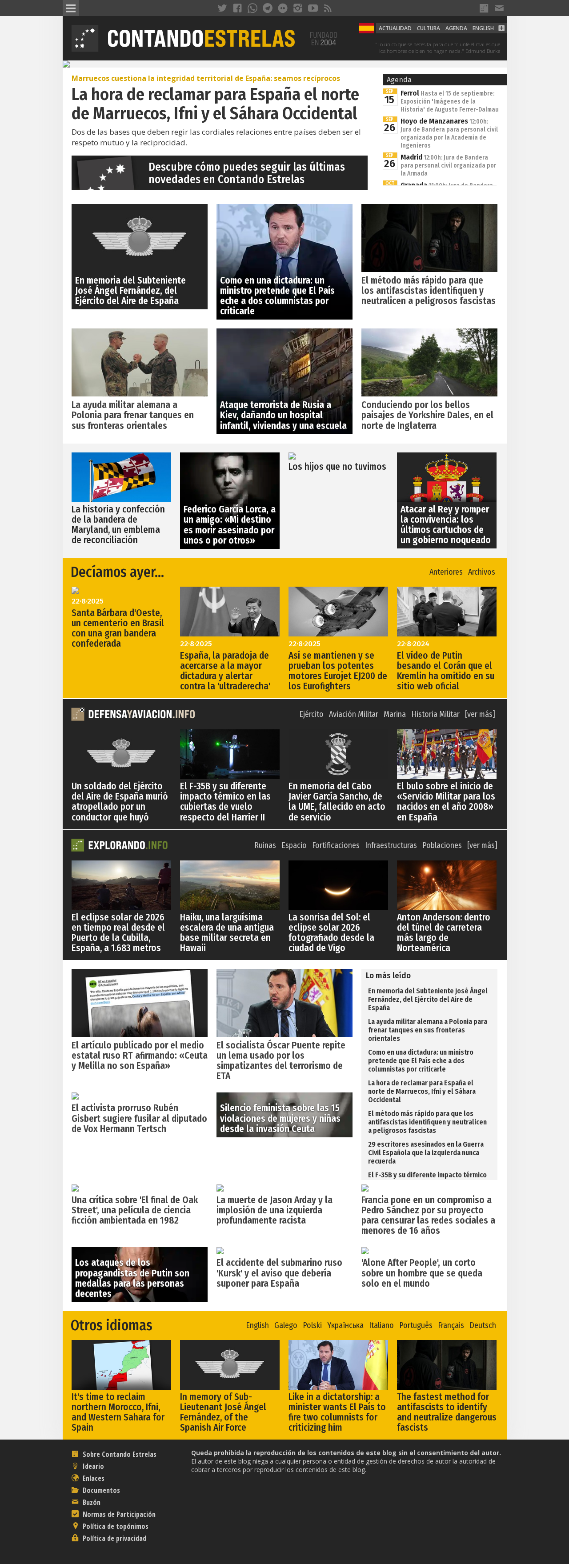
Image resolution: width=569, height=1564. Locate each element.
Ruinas (265, 845)
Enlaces (92, 1478)
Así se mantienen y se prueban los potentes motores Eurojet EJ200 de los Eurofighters (338, 671)
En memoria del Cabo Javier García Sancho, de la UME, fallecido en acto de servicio (337, 801)
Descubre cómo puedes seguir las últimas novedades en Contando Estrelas (246, 173)
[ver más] (480, 714)
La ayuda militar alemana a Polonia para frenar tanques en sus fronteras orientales (133, 415)
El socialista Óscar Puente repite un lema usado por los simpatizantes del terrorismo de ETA (280, 1061)
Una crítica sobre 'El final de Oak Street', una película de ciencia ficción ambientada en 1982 (135, 1210)
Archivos (481, 572)
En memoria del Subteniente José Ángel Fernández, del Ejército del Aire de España (130, 291)
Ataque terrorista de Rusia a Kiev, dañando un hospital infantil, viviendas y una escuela (283, 415)
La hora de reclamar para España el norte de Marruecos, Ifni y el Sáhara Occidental (422, 1091)
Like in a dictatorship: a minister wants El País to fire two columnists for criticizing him (337, 1412)
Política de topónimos (114, 1526)
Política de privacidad (113, 1538)
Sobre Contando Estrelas (118, 1454)
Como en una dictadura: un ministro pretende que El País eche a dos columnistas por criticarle (277, 296)
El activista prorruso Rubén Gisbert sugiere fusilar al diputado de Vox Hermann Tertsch (139, 1118)
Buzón (90, 1502)
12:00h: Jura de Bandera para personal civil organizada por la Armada (448, 165)
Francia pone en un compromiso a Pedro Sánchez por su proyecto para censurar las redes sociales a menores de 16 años (428, 1215)
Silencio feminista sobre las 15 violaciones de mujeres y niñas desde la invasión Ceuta (280, 1118)
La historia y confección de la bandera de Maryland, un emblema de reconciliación (118, 525)
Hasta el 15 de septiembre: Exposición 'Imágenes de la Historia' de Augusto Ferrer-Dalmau (450, 101)
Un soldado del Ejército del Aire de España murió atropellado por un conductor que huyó (120, 801)
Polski (312, 1325)
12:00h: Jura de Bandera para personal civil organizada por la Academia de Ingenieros (449, 133)
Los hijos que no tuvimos (337, 466)
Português (416, 1325)
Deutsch (482, 1325)
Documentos (100, 1490)
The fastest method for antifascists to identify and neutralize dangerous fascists (447, 1412)
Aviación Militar (353, 714)
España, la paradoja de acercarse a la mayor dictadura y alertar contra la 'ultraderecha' (225, 671)
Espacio (294, 845)
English (483, 28)
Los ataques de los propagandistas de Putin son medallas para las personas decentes (132, 1278)
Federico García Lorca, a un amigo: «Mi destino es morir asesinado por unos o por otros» (230, 525)
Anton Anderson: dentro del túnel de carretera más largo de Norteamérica (443, 933)
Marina (395, 714)
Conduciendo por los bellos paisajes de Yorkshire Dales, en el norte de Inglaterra (427, 415)
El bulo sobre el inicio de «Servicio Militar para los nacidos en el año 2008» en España (446, 801)
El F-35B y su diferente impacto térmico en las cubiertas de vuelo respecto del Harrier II (225, 801)
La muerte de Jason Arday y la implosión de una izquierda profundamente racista (274, 1210)
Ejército (311, 714)
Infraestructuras (391, 845)
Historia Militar (435, 714)
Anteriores (446, 572)
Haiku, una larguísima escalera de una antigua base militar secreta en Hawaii (227, 933)
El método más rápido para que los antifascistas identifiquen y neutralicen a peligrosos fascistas (428, 291)
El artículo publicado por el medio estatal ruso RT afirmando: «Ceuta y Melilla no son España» (140, 1056)
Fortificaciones (336, 845)
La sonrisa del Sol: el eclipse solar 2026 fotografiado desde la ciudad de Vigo (331, 933)
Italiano (381, 1325)
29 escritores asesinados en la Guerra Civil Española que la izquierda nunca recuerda (426, 1152)
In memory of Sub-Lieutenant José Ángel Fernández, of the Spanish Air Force (223, 1412)
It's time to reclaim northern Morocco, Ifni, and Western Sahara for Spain (118, 1412)
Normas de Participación (118, 1514)
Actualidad (395, 28)
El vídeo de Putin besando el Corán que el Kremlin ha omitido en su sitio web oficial (445, 671)
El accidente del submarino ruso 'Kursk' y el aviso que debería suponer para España (279, 1273)
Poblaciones (442, 845)
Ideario (92, 1466)
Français (451, 1325)
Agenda (456, 28)
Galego (285, 1325)
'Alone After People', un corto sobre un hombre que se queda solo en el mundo (421, 1273)
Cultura (428, 28)
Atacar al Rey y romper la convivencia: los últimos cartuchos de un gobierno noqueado (446, 525)
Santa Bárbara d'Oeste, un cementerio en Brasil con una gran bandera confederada (118, 628)
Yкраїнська (345, 1325)
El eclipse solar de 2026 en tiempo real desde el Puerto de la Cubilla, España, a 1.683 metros (118, 933)
